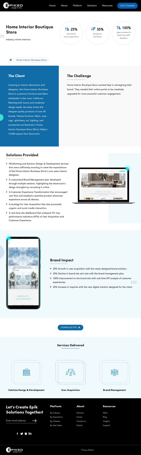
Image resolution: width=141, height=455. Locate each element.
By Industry (55, 412)
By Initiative (55, 421)
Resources (107, 5)
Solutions (92, 5)
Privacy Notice (87, 450)
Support (106, 425)
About (64, 5)
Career (79, 417)
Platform (77, 5)
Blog (105, 417)
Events (79, 425)
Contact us (81, 421)
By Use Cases (56, 425)
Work (105, 412)
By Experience (56, 417)
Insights (106, 421)
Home (52, 5)
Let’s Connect (127, 5)
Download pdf (69, 327)
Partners (80, 412)
